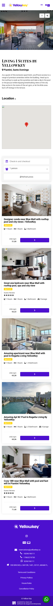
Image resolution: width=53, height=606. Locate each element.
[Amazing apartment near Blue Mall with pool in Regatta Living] (26, 334)
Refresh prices (27, 177)
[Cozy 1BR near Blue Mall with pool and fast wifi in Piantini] (26, 462)
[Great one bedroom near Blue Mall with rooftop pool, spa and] (26, 264)
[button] (17, 48)
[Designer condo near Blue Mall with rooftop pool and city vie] (26, 200)
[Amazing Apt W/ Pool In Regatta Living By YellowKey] (26, 398)
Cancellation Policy (26, 589)
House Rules (27, 583)
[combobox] (29, 169)
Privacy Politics (26, 578)
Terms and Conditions (26, 572)
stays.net (28, 602)
